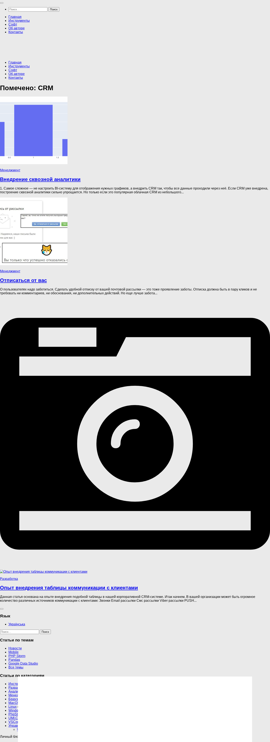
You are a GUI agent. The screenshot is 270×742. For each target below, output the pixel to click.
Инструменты (19, 20)
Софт (12, 24)
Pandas (14, 660)
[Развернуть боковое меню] (1, 609)
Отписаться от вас (23, 280)
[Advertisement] (77, 46)
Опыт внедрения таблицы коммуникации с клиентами (69, 588)
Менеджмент (10, 170)
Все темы (15, 667)
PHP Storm (16, 656)
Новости (15, 648)
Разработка (9, 579)
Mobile (13, 652)
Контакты (15, 32)
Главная (15, 17)
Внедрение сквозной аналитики (40, 179)
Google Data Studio (23, 663)
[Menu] (1, 3)
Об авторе (16, 28)
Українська (16, 624)
